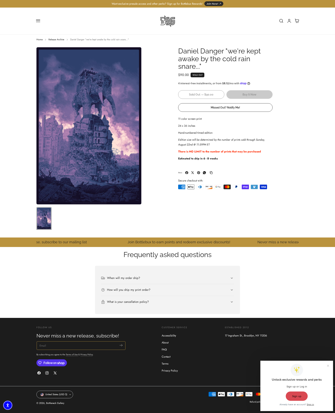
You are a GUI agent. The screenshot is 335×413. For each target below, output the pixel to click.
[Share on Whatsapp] (204, 173)
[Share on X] (192, 173)
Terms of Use (72, 354)
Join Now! (212, 3)
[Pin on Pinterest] (198, 173)
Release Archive (56, 39)
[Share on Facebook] (187, 173)
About (165, 342)
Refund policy (256, 401)
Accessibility (169, 335)
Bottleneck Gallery (55, 403)
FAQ (164, 349)
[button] (38, 20)
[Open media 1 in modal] (134, 54)
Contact (166, 356)
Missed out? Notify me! (225, 107)
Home (39, 39)
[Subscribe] (121, 345)
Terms (165, 364)
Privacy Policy (86, 354)
